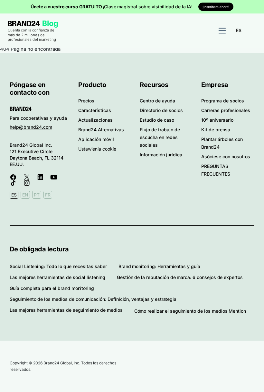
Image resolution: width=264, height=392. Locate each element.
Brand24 (24, 23)
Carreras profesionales (225, 110)
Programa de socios (222, 100)
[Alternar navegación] (222, 31)
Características (94, 110)
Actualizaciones (95, 120)
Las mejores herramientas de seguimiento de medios (66, 310)
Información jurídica (161, 154)
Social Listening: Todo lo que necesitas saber (58, 266)
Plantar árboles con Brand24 (222, 143)
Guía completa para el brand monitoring (52, 288)
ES (238, 30)
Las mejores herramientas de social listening (57, 277)
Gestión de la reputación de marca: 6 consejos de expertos (180, 277)
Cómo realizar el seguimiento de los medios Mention (190, 311)
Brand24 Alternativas (101, 129)
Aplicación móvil (96, 139)
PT (37, 194)
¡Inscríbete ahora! (216, 7)
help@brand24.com (31, 127)
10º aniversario (217, 120)
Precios (86, 100)
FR (48, 194)
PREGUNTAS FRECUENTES (215, 170)
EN (25, 194)
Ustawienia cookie (97, 149)
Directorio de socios (161, 110)
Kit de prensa (215, 129)
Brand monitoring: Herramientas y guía (159, 266)
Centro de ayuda (157, 100)
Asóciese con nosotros (225, 156)
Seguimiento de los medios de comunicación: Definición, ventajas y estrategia (93, 299)
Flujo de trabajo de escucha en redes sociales (160, 137)
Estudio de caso (157, 120)
